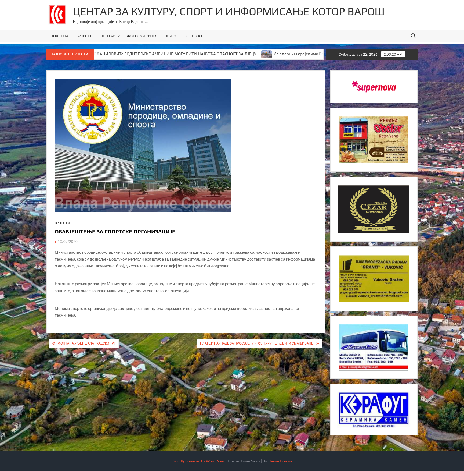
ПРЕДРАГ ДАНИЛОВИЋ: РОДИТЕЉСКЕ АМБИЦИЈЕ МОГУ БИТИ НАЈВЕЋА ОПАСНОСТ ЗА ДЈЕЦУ (139, 54)
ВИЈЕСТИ (84, 36)
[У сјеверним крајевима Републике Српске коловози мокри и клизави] (239, 53)
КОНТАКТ (194, 36)
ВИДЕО (171, 36)
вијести (62, 223)
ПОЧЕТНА (59, 36)
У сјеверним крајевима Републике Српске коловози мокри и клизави (312, 54)
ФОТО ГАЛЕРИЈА (142, 36)
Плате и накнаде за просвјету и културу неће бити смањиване (256, 343)
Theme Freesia (280, 461)
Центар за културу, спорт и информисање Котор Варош (229, 11)
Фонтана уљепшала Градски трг (87, 343)
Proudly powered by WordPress (198, 461)
